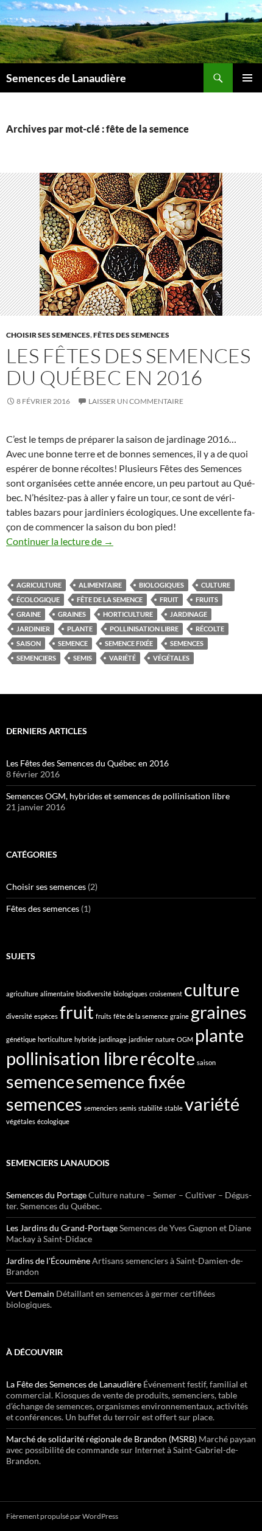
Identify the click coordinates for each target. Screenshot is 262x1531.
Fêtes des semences (131, 334)
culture (215, 585)
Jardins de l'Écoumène (48, 1260)
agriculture (39, 585)
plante (80, 629)
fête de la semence (110, 599)
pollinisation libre (144, 629)
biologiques (161, 585)
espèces (46, 1016)
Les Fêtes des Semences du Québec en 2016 (128, 366)
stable (174, 1108)
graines (72, 614)
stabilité (150, 1108)
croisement (165, 994)
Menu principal (247, 77)
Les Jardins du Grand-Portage (62, 1228)
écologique (38, 599)
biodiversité (94, 994)
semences (187, 643)
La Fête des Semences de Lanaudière (73, 1384)
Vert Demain (30, 1293)
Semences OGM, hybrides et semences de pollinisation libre (118, 796)
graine (28, 614)
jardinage (188, 614)
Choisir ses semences (48, 334)
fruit (169, 599)
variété (122, 658)
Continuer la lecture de (59, 541)
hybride (85, 1039)
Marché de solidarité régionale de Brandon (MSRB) (101, 1439)
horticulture (128, 614)
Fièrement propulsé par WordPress (62, 1516)
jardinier (33, 629)
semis (82, 658)
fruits (207, 599)
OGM (185, 1039)
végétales (171, 658)
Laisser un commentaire (135, 401)
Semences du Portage (46, 1195)
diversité (19, 1016)
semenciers (36, 658)
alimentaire (100, 585)
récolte (210, 629)
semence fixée (129, 643)
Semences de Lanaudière (66, 78)
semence (73, 643)
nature (165, 1039)
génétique (21, 1039)
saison (28, 643)
